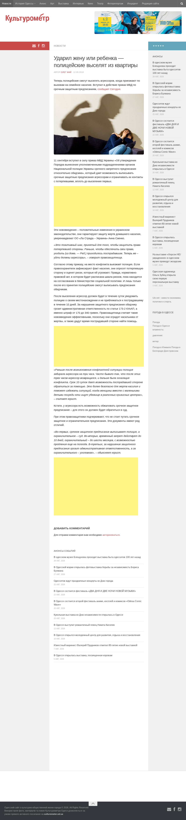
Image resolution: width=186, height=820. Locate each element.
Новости (6, 3)
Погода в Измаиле (162, 347)
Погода (156, 322)
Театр (100, 3)
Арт (52, 3)
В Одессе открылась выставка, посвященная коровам (83, 655)
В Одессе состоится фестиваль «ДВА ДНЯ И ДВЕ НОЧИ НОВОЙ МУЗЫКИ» (95, 591)
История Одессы (24, 3)
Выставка (63, 3)
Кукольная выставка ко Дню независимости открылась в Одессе (88, 615)
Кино (90, 3)
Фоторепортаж (115, 3)
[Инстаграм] (43, 46)
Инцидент (132, 3)
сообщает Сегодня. (109, 89)
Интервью (78, 3)
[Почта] (34, 46)
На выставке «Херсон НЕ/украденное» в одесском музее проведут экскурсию (167, 258)
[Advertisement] (99, 206)
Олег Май (66, 72)
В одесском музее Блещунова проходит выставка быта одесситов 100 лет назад (97, 557)
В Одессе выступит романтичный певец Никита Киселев (84, 625)
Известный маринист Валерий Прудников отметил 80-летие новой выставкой (95, 645)
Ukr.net (156, 298)
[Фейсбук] (38, 46)
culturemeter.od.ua (53, 814)
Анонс (43, 3)
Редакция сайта (150, 3)
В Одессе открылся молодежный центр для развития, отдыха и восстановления (97, 635)
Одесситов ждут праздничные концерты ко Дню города (83, 581)
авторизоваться (111, 535)
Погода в (161, 326)
